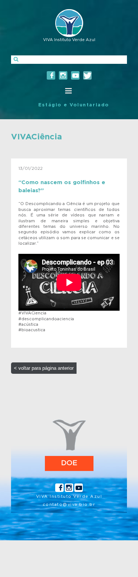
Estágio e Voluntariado (73, 105)
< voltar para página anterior (44, 368)
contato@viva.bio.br (69, 505)
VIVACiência (36, 137)
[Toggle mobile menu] (69, 91)
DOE (69, 463)
